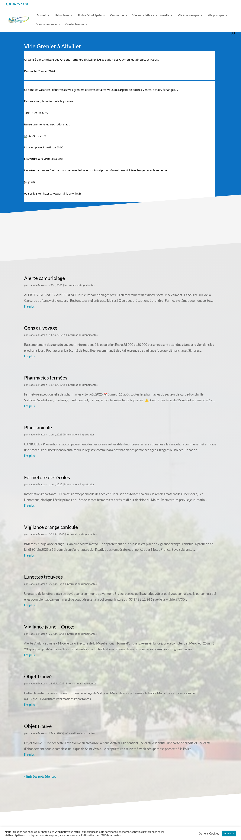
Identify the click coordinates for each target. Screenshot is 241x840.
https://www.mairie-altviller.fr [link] (62, 193)
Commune (117, 15)
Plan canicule (38, 427)
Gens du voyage (40, 328)
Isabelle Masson (38, 285)
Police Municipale (90, 15)
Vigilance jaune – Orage (49, 627)
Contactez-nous (76, 24)
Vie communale (46, 24)
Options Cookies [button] (209, 833)
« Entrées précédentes (40, 776)
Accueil (41, 15)
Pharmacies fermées (45, 378)
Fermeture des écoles (47, 477)
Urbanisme (62, 15)
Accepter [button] (229, 833)
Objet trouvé (38, 676)
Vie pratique (216, 15)
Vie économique (188, 15)
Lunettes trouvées (43, 577)
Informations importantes (79, 285)
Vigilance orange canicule (51, 527)
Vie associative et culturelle (150, 15)
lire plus (29, 306)
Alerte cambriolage (44, 278)
